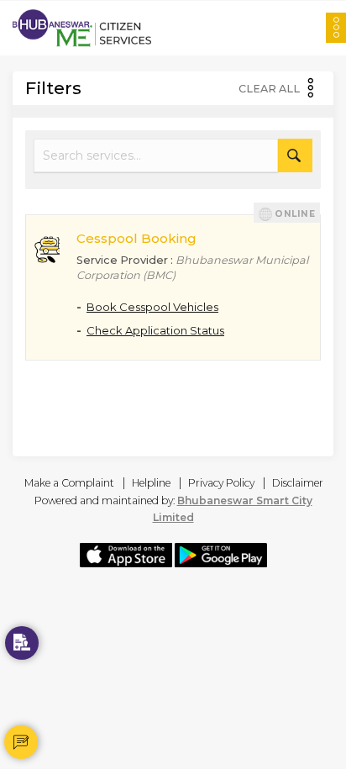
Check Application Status (155, 330)
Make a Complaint (69, 483)
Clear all (269, 89)
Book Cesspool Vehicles (152, 306)
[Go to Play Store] (221, 554)
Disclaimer (297, 483)
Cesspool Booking (136, 238)
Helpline (151, 483)
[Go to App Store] (126, 554)
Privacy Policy (221, 483)
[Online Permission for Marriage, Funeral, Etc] (22, 643)
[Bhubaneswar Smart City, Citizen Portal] (82, 28)
